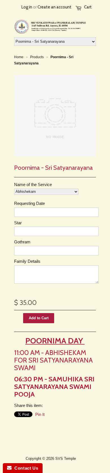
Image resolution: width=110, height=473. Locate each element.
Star (18, 222)
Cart (88, 7)
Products (37, 57)
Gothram (22, 241)
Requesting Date (29, 203)
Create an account (54, 7)
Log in (26, 7)
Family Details (27, 261)
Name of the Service (33, 184)
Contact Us (25, 468)
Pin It (40, 414)
